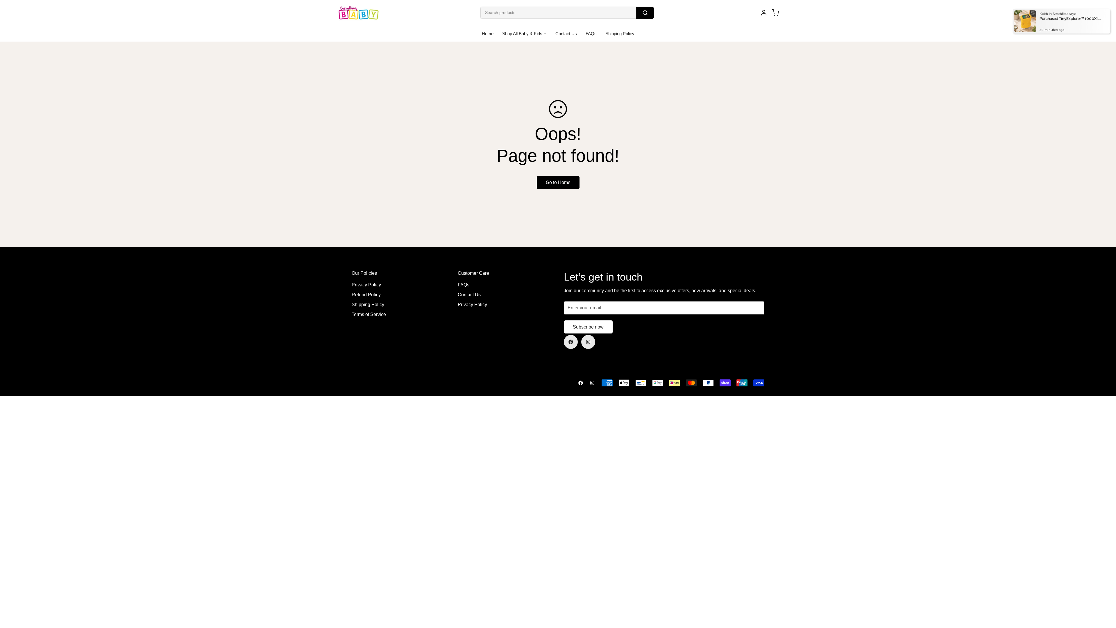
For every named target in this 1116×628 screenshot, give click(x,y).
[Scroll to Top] (1104, 596)
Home (487, 33)
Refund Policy (366, 294)
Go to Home (558, 182)
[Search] (645, 13)
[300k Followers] (571, 342)
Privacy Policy (366, 284)
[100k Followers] (588, 342)
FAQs (591, 33)
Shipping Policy (619, 33)
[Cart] (775, 12)
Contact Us (566, 33)
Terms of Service (369, 314)
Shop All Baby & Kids (522, 33)
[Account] (763, 12)
